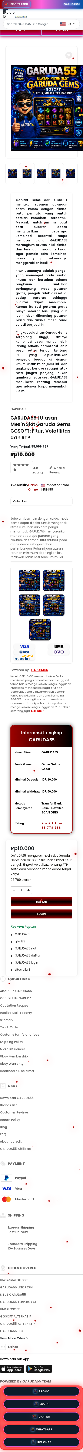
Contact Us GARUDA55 (17, 998)
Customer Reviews (14, 1112)
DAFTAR (62, 30)
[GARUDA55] (21, 16)
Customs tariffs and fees (19, 1034)
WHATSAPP (44, 1428)
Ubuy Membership (14, 1056)
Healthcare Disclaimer (17, 1071)
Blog (3, 1127)
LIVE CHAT (44, 1441)
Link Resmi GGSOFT (14, 1280)
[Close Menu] (4, 17)
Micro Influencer (12, 1049)
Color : (20, 501)
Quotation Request (15, 1005)
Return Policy (10, 1120)
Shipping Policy (11, 1042)
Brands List (8, 1105)
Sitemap (6, 1020)
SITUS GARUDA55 (13, 1294)
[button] (68, 55)
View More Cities (13, 1338)
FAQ (3, 1134)
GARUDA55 (18, 409)
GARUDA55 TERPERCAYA (18, 1302)
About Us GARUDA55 (16, 991)
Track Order (9, 1027)
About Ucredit (11, 1141)
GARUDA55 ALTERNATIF (17, 1324)
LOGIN (21, 30)
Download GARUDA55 (17, 1098)
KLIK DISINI (38, 711)
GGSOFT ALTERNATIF (15, 1316)
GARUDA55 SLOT (12, 1331)
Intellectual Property (16, 1013)
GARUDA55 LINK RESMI (16, 1287)
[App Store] (13, 1370)
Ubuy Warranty (11, 1064)
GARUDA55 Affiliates (15, 1149)
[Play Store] (39, 1370)
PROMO (44, 1392)
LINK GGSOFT (10, 1309)
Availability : (19, 487)
